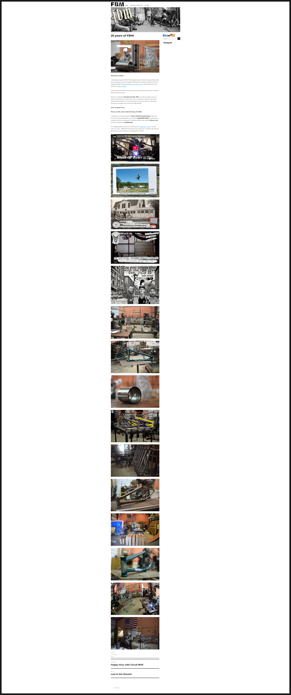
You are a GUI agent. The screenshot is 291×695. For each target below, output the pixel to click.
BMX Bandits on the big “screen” (133, 84)
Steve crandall (121, 86)
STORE (147, 5)
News (112, 656)
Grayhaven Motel (145, 126)
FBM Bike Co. (117, 687)
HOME (126, 5)
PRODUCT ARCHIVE (136, 5)
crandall (113, 652)
